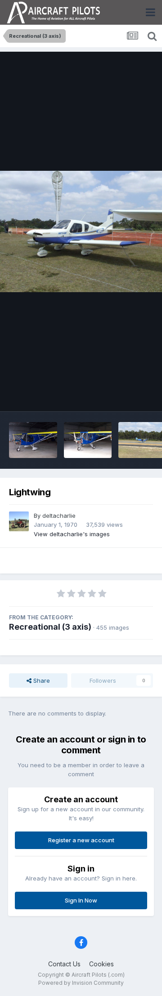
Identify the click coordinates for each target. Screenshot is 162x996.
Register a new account (81, 840)
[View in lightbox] (81, 231)
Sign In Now (81, 900)
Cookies (101, 964)
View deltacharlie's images (72, 534)
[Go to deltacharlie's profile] (19, 521)
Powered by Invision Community (81, 982)
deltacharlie (59, 515)
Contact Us (64, 964)
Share (41, 680)
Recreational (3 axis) (50, 626)
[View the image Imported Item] (33, 440)
